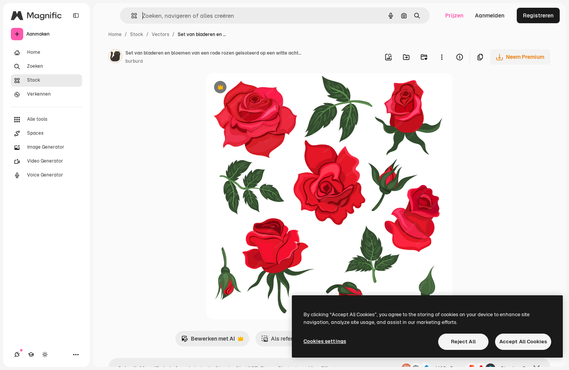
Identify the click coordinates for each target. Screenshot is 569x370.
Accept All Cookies (523, 341)
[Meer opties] (441, 57)
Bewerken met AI (208, 340)
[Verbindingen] (17, 354)
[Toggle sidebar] (76, 15)
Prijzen (454, 15)
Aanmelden (489, 15)
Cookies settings (324, 341)
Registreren (538, 15)
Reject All (463, 341)
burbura (134, 61)
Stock (136, 34)
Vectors (160, 34)
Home (115, 34)
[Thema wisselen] (45, 354)
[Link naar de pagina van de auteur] (115, 57)
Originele (257, 88)
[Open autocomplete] (131, 16)
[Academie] (31, 354)
